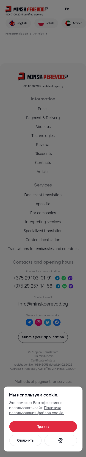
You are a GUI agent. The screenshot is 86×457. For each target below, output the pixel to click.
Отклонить (25, 440)
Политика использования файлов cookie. (36, 410)
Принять (43, 427)
